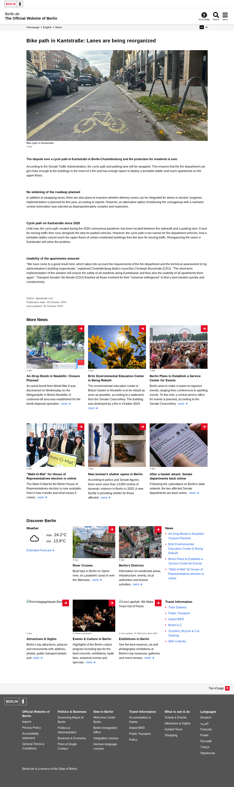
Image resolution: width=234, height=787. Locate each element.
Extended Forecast (38, 550)
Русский (205, 741)
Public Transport (179, 613)
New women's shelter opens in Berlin (115, 474)
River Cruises (83, 565)
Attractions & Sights (41, 639)
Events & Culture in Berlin (92, 639)
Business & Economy (72, 738)
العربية (204, 723)
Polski (204, 735)
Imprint (26, 721)
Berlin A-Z (174, 625)
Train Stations (177, 607)
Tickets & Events (175, 717)
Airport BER (176, 619)
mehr (95, 580)
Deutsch (205, 717)
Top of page (216, 688)
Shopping (171, 735)
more (64, 403)
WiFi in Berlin (177, 641)
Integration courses (105, 738)
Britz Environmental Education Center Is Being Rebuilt (185, 549)
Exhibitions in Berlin (134, 639)
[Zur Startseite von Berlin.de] (15, 704)
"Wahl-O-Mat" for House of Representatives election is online (186, 574)
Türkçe (204, 747)
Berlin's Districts (131, 565)
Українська (207, 753)
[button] (204, 27)
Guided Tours (173, 729)
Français (206, 729)
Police (133, 739)
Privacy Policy (31, 727)
